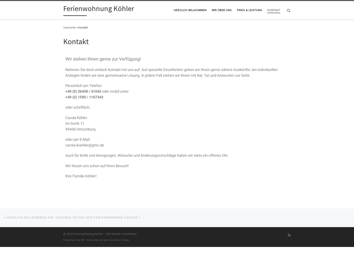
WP (83, 240)
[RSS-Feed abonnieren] (289, 235)
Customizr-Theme (119, 240)
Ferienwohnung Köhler (88, 234)
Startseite (69, 27)
